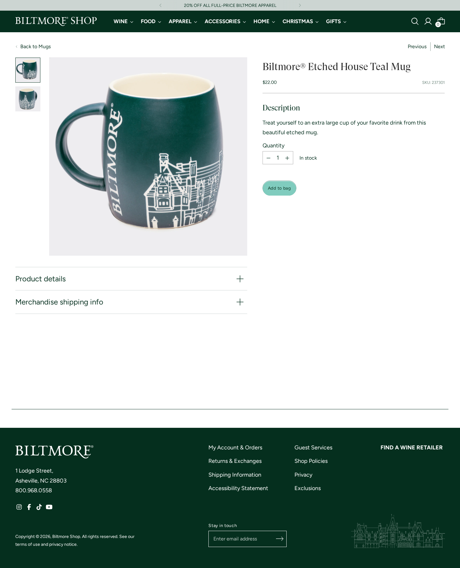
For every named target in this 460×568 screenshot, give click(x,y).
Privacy (303, 474)
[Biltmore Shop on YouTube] (49, 508)
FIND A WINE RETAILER (412, 447)
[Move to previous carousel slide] (425, 369)
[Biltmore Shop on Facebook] (29, 508)
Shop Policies (311, 461)
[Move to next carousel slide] (439, 368)
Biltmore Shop (66, 536)
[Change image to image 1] (27, 70)
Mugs (44, 46)
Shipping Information (234, 474)
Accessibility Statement (238, 488)
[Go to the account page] (428, 21)
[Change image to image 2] (27, 98)
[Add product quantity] (287, 158)
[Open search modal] (415, 21)
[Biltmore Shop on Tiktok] (39, 508)
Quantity (273, 146)
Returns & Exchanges (235, 461)
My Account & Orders (235, 447)
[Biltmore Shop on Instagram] (19, 508)
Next (439, 46)
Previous (417, 46)
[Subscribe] (280, 539)
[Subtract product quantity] (268, 158)
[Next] (300, 5)
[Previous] (160, 5)
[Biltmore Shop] (56, 21)
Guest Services (313, 447)
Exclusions (307, 488)
